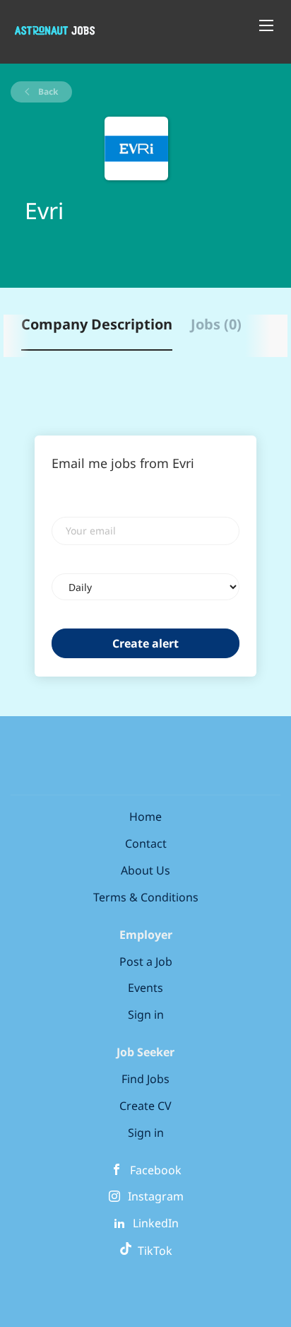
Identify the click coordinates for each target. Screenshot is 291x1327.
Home (145, 816)
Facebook (156, 1170)
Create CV (145, 1105)
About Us (145, 870)
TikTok (152, 1250)
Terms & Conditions (145, 897)
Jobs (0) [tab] (216, 324)
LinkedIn (156, 1223)
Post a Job (145, 961)
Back (47, 92)
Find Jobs (145, 1079)
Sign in (146, 1014)
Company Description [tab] (96, 324)
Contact (146, 843)
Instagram (156, 1196)
